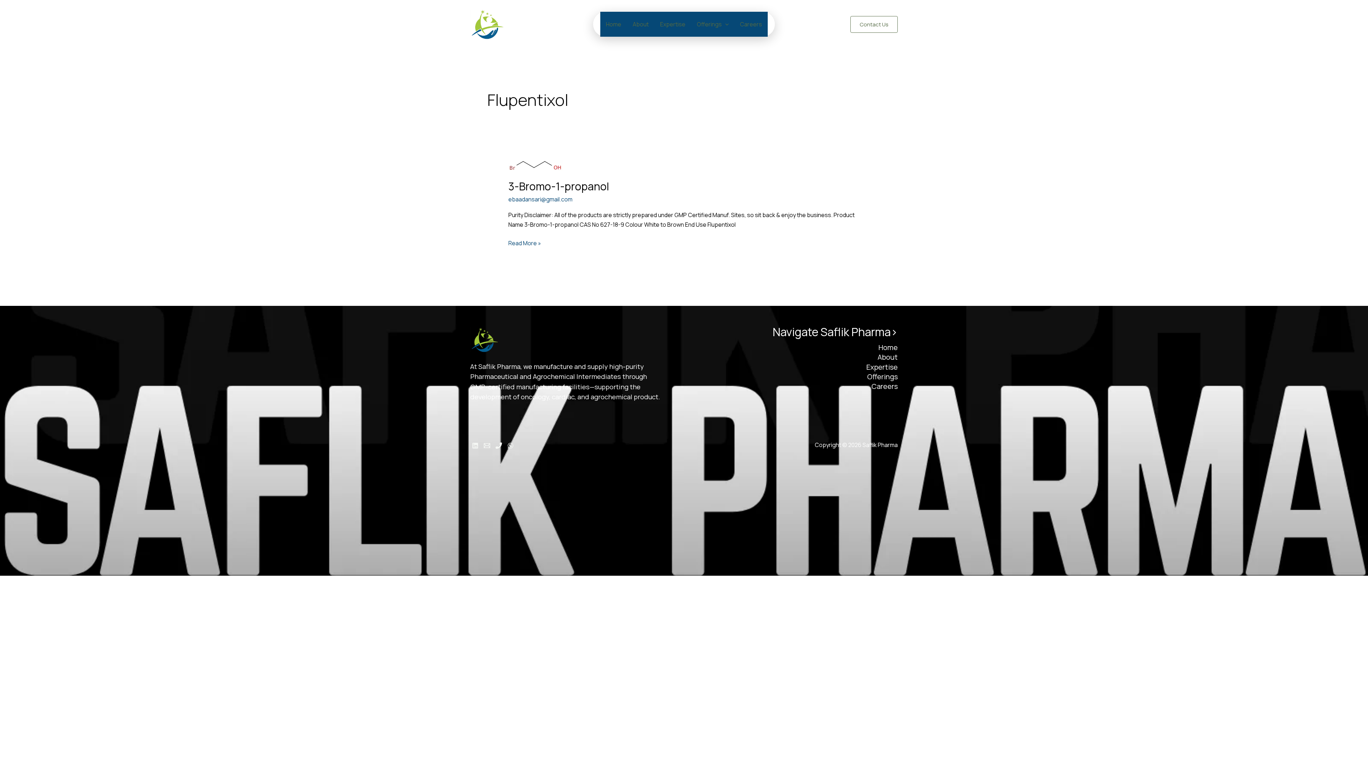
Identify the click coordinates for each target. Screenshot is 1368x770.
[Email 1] (487, 446)
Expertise (672, 24)
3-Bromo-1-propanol (558, 186)
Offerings (709, 24)
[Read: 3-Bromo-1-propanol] (535, 165)
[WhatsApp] (510, 446)
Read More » (524, 242)
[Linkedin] (475, 446)
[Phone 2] (499, 446)
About (641, 24)
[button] (725, 24)
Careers (751, 24)
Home (613, 24)
